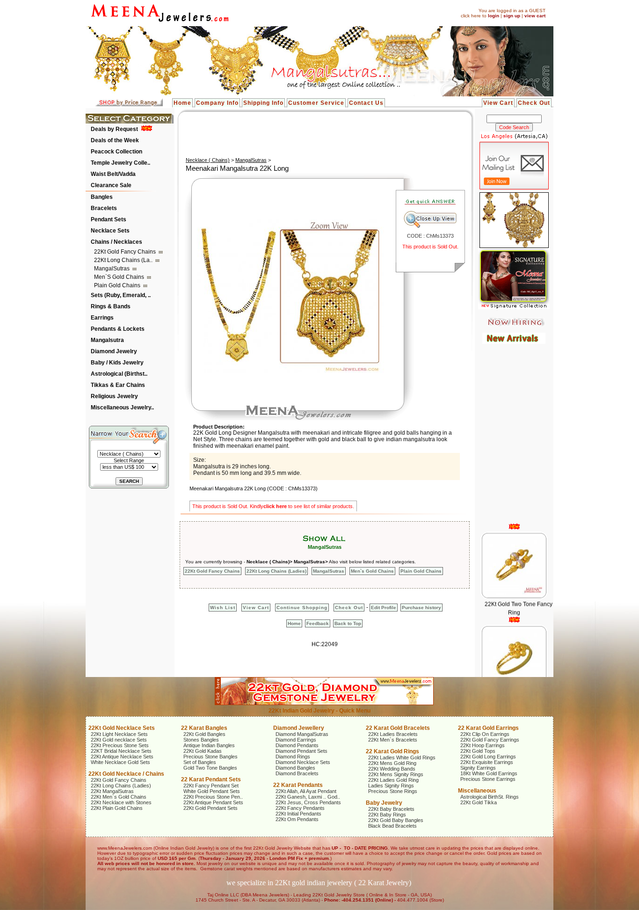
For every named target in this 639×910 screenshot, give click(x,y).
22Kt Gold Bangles (204, 734)
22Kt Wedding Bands (391, 769)
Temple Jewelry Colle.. (120, 163)
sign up (511, 15)
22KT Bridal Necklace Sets (121, 751)
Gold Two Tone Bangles (210, 768)
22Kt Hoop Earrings (482, 745)
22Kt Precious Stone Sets (120, 745)
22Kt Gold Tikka (478, 802)
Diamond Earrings (296, 740)
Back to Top (347, 623)
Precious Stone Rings (392, 791)
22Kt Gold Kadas (202, 751)
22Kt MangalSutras (112, 791)
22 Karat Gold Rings (392, 751)
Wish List (222, 607)
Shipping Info (263, 103)
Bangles (102, 197)
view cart (534, 15)
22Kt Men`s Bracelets (392, 740)
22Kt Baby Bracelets (391, 809)
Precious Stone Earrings (488, 779)
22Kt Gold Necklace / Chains (126, 774)
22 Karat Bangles (204, 728)
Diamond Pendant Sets (301, 751)
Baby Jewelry (384, 803)
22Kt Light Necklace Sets (119, 734)
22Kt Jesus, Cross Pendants (308, 802)
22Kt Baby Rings (387, 814)
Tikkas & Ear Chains (118, 385)
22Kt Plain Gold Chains (117, 808)
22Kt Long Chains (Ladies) (276, 571)
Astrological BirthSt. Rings (489, 797)
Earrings (102, 317)
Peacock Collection (116, 151)
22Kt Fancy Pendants (300, 808)
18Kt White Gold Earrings (488, 773)
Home (182, 103)
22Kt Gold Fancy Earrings (489, 740)
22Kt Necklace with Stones (121, 802)
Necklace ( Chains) (208, 160)
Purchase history (421, 607)
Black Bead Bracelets (392, 826)
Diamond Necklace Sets (303, 762)
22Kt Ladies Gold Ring (393, 780)
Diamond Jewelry (114, 351)
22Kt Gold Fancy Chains (125, 251)
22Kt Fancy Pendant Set (211, 785)
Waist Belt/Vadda (113, 174)
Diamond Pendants (297, 745)
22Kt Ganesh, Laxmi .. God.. (308, 797)
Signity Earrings (478, 768)
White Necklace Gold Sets (120, 762)
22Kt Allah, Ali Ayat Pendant (306, 791)
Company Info (217, 103)
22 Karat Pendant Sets (211, 779)
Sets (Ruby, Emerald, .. (121, 295)
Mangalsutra (107, 340)
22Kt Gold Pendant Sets (210, 808)
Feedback (317, 623)
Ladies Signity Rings (391, 785)
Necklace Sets (110, 230)
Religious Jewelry (114, 396)
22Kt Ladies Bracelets (393, 734)
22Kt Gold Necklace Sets (121, 728)
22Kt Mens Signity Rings (395, 774)
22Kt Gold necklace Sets (119, 740)
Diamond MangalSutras (302, 734)
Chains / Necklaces (116, 242)
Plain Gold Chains (118, 285)
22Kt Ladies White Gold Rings (402, 757)
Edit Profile (383, 607)
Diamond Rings (293, 756)
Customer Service (316, 103)
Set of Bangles (199, 762)
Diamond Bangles (295, 768)
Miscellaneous (477, 790)
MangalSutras (112, 268)
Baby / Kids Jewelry (117, 362)
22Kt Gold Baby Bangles (395, 820)
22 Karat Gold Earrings (488, 728)
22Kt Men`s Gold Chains (118, 797)
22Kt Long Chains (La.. (124, 260)
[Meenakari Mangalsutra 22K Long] (290, 371)
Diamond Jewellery (298, 728)
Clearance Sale (111, 185)
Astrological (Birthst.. (119, 374)
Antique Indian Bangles (209, 745)
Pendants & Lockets (118, 329)
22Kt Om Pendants (297, 819)
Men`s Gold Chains (119, 277)
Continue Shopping (301, 607)
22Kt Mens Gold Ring (392, 763)
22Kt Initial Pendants (298, 813)
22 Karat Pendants (298, 785)
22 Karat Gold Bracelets (398, 728)
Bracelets (104, 208)
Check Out (534, 103)
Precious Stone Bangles (210, 756)
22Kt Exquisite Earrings (486, 762)
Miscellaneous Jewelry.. (122, 407)
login (493, 15)
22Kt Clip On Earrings (484, 734)
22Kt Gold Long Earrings (488, 756)
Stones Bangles (201, 740)
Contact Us (366, 103)
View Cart (498, 103)
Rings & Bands (111, 306)
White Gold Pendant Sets (211, 791)
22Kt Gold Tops (477, 751)
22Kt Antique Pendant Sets (213, 802)
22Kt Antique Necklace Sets (122, 756)
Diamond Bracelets (297, 773)
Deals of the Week (115, 140)
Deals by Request (114, 129)
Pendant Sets (108, 219)
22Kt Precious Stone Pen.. (213, 797)
